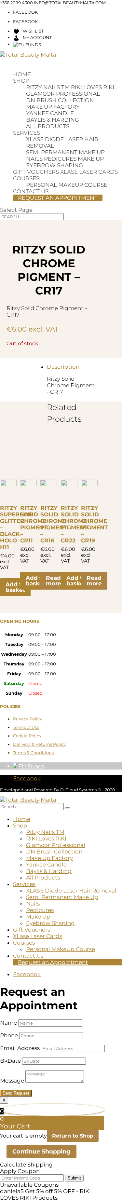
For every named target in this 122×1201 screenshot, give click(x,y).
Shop (21, 80)
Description (63, 366)
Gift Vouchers (36, 172)
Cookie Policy (27, 735)
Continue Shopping (41, 1151)
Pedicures (60, 159)
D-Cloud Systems (79, 789)
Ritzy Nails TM (48, 87)
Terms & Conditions (33, 752)
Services (26, 133)
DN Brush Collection (60, 100)
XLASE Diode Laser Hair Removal (71, 890)
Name (8, 1022)
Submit (74, 1178)
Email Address (20, 1048)
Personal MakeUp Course (66, 185)
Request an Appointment (58, 198)
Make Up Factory (53, 106)
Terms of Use (26, 727)
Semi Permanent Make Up (65, 152)
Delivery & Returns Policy (39, 744)
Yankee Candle (50, 113)
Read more (53, 581)
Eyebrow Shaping (54, 165)
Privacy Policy (27, 718)
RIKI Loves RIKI (92, 87)
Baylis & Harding (52, 119)
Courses (26, 178)
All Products (47, 126)
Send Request (16, 1093)
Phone (9, 1035)
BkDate (10, 1061)
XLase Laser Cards (89, 172)
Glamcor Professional (63, 93)
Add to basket (15, 587)
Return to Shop (72, 1136)
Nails (34, 159)
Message (12, 1080)
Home (22, 74)
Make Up (91, 159)
